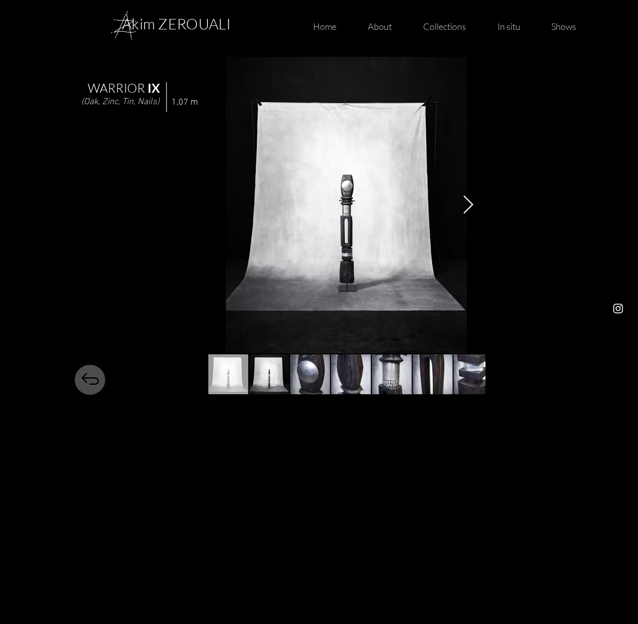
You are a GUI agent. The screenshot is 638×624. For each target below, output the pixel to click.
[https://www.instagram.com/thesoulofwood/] (618, 308)
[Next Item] (468, 205)
